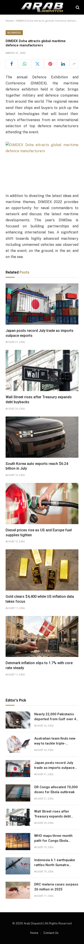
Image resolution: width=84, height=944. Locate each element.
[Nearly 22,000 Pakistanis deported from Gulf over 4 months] (18, 720)
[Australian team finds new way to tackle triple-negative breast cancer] (18, 744)
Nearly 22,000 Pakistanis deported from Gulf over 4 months (55, 719)
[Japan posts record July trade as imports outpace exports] (42, 304)
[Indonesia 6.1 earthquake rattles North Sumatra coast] (18, 865)
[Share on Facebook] (12, 63)
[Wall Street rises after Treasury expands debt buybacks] (42, 370)
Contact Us (50, 933)
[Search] (77, 7)
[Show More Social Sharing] (74, 63)
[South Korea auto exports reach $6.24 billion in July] (42, 437)
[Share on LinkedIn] (63, 63)
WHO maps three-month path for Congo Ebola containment (53, 840)
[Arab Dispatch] (42, 7)
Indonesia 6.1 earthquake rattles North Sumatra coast (54, 865)
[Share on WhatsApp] (24, 63)
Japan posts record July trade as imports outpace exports (54, 767)
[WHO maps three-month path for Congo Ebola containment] (18, 841)
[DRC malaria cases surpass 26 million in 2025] (18, 890)
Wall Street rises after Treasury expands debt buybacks (52, 816)
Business (14, 32)
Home (9, 20)
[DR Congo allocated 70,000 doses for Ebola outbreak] (18, 792)
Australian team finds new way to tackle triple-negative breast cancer (54, 743)
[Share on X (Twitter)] (37, 63)
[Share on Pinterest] (50, 63)
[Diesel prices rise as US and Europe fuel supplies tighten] (42, 503)
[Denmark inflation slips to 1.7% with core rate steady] (42, 636)
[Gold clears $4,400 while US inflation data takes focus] (42, 570)
